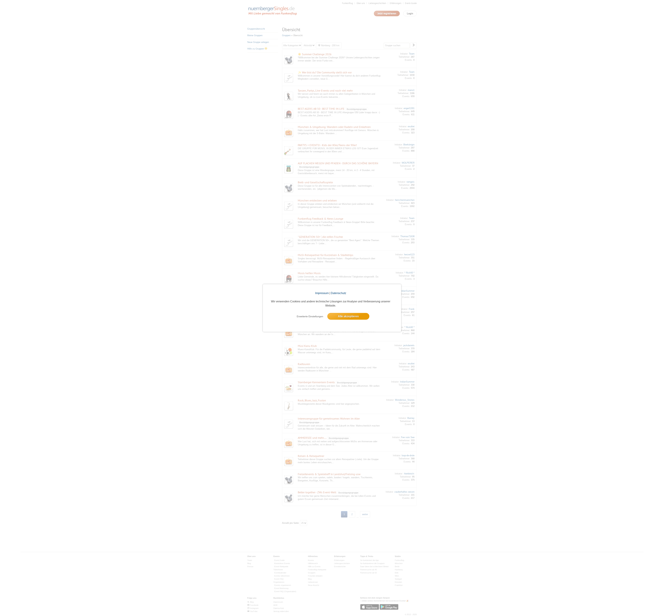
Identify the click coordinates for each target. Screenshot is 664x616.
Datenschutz (338, 293)
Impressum (322, 293)
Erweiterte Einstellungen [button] (310, 316)
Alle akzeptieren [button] (348, 316)
